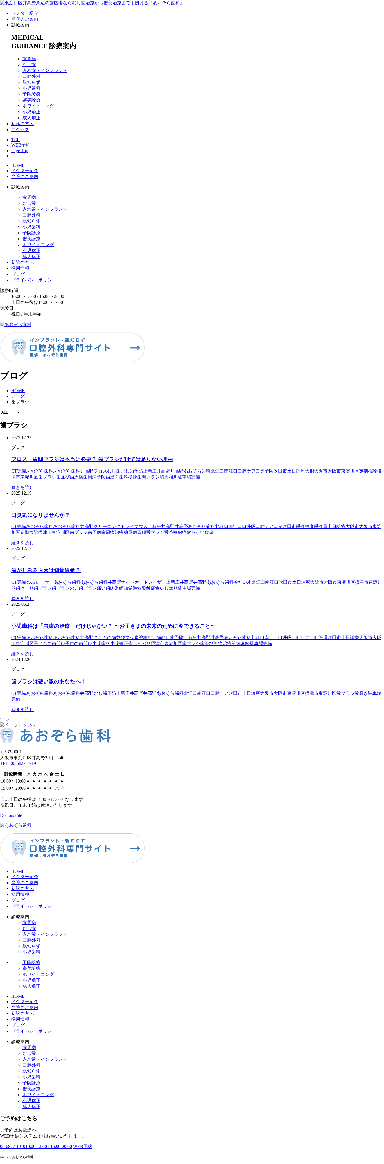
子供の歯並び (78, 643)
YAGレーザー (40, 582)
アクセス (20, 129)
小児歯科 (31, 88)
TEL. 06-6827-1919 (18, 763)
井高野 (163, 471)
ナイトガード (134, 582)
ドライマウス (134, 526)
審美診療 (31, 100)
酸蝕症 (148, 588)
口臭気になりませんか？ (40, 515)
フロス (100, 471)
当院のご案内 (24, 19)
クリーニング (107, 526)
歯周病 (29, 58)
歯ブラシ (47, 477)
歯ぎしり (25, 588)
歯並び (63, 477)
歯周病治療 (112, 532)
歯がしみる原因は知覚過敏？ (46, 570)
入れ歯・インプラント (44, 70)
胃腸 (141, 532)
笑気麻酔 (241, 643)
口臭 (278, 526)
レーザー (157, 582)
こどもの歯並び (109, 637)
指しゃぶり (139, 643)
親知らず (31, 82)
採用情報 (20, 268)
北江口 (217, 471)
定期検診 (368, 471)
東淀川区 (29, 477)
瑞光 (164, 477)
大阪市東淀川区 (343, 471)
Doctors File (11, 815)
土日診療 (296, 471)
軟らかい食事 (200, 532)
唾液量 (320, 526)
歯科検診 (128, 477)
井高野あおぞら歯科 (190, 471)
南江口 (231, 471)
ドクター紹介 (24, 13)
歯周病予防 (94, 477)
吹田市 (280, 471)
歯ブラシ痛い (92, 588)
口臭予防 (265, 471)
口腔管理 (318, 637)
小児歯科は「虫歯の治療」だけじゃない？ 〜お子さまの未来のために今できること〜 (113, 626)
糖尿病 (130, 532)
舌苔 (168, 532)
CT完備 (18, 471)
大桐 (309, 471)
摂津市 (45, 532)
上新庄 (150, 471)
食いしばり (166, 588)
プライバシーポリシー (33, 280)
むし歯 (29, 64)
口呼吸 (249, 526)
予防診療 (31, 94)
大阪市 (320, 471)
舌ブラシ (155, 532)
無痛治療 (223, 643)
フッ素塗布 (136, 637)
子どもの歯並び (49, 643)
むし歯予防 (132, 471)
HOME (18, 165)
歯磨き (112, 477)
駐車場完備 (189, 477)
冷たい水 (243, 582)
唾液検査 (305, 526)
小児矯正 (31, 111)
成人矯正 (31, 117)
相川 (173, 477)
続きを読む (22, 487)
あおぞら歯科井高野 (73, 471)
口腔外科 (31, 76)
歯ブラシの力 (65, 588)
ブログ (18, 274)
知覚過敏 (133, 588)
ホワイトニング (38, 106)
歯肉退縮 (115, 588)
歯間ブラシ (148, 477)
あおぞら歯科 (39, 471)
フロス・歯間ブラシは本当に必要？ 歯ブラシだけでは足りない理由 (92, 459)
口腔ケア (247, 471)
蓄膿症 (180, 532)
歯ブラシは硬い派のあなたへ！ (48, 681)
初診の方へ (22, 123)
